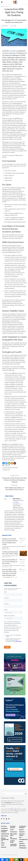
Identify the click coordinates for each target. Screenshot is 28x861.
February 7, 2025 (7, 557)
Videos (21, 841)
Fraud (11, 829)
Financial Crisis (6, 469)
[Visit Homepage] (15, 2)
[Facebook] (6, 463)
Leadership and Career (13, 845)
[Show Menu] (1, 2)
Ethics (3, 843)
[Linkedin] (3, 463)
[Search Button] (25, 793)
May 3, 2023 (14, 577)
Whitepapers (22, 847)
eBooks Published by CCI (5, 839)
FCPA (2, 845)
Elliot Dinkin (5, 25)
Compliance (4, 828)
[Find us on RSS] (8, 819)
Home (2, 6)
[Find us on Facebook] (1, 819)
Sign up (17, 810)
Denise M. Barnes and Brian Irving (10, 555)
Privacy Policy (5, 798)
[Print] (12, 463)
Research (21, 831)
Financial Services (12, 827)
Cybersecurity (5, 834)
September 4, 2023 (7, 566)
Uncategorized (23, 839)
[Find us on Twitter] (4, 819)
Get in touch (13, 809)
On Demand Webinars (22, 827)
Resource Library (22, 834)
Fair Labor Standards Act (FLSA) (10, 467)
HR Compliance (13, 838)
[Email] (9, 463)
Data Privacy (4, 836)
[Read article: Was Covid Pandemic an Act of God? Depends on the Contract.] (23, 561)
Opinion (21, 829)
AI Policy (12, 798)
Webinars (22, 843)
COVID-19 (8, 465)
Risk (20, 837)
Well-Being (22, 845)
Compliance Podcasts (4, 831)
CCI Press (4, 826)
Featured (7, 6)
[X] (14, 463)
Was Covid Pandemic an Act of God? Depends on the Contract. (9, 561)
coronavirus (13, 51)
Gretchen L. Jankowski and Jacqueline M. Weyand (14, 565)
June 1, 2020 (13, 25)
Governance (13, 831)
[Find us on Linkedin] (6, 819)
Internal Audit (12, 841)
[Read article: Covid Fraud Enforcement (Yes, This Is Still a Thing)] (23, 553)
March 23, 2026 (6, 549)
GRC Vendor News (13, 834)
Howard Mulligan (6, 577)
